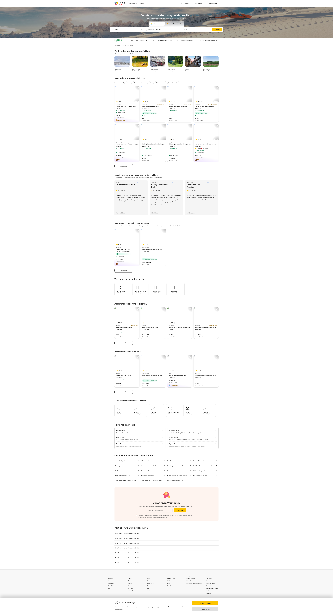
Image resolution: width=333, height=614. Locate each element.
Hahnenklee (171, 69)
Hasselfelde (154, 182)
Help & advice (170, 580)
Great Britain (111, 585)
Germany (110, 578)
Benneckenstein (131, 446)
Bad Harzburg (207, 69)
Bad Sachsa (172, 439)
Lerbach (203, 446)
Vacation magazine (151, 580)
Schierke (124, 433)
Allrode (135, 439)
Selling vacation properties (212, 588)
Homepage (117, 45)
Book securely (150, 583)
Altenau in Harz (189, 446)
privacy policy (119, 609)
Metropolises (131, 590)
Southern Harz (136, 69)
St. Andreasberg (180, 446)
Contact (149, 590)
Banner (168, 583)
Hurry (207, 580)
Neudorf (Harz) (129, 439)
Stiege (124, 446)
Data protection (209, 593)
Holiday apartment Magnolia (177, 375)
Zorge (198, 439)
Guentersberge (120, 439)
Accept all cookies (205, 603)
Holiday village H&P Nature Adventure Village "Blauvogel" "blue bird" (216, 327)
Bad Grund (197, 446)
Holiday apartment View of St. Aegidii (127, 144)
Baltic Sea (130, 583)
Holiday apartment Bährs (125, 185)
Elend (128, 433)
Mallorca (130, 578)
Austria (110, 580)
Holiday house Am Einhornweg (204, 106)
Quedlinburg (201, 433)
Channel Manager (190, 578)
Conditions (208, 590)
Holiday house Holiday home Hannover (181, 327)
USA (109, 588)
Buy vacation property (211, 585)
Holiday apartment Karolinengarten (180, 144)
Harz (123, 45)
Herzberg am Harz (191, 439)
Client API (188, 580)
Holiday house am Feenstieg (150, 106)
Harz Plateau (154, 69)
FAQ (148, 588)
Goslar (187, 69)
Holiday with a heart (210, 583)
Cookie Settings (205, 609)
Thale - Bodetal (193, 433)
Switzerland (111, 583)
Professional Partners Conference (194, 583)
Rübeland (138, 446)
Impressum (208, 596)
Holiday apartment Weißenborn (178, 106)
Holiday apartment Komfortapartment (207, 144)
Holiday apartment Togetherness (152, 249)
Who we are (209, 578)
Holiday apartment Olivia (150, 327)
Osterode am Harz (181, 439)
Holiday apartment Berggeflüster (126, 106)
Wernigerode (185, 433)
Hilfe (148, 585)
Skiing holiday (129, 45)
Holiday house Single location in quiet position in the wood (160, 144)
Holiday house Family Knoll (124, 327)
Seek (148, 578)
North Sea (130, 580)
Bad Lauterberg (204, 439)
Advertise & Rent (171, 578)
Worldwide (130, 588)
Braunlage (117, 69)
